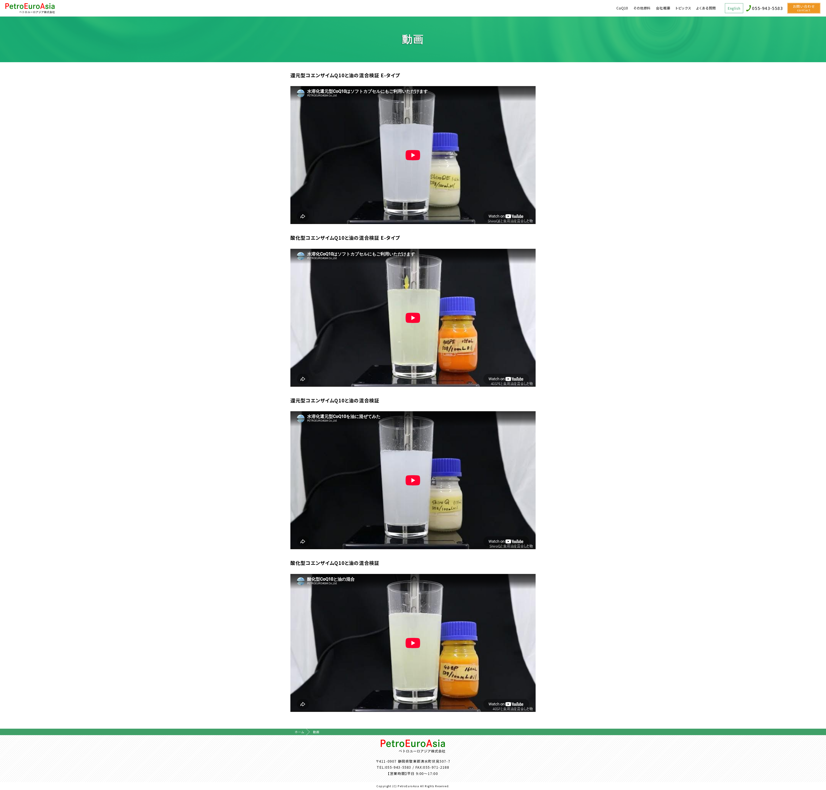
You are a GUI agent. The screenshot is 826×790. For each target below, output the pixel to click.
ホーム (299, 732)
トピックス (683, 8)
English (734, 8)
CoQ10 (622, 8)
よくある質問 (706, 8)
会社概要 (663, 8)
